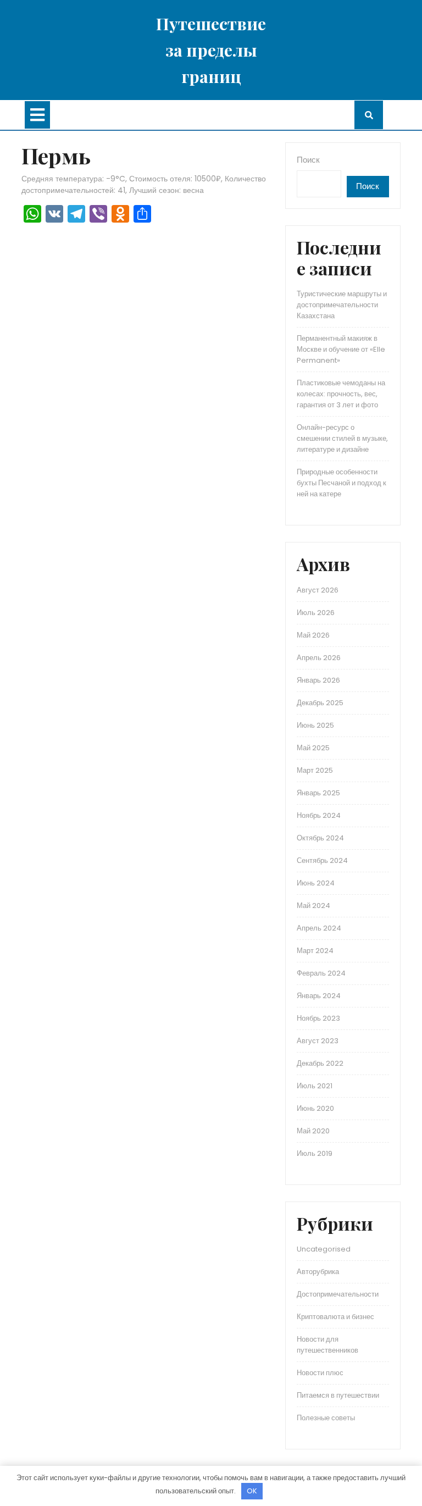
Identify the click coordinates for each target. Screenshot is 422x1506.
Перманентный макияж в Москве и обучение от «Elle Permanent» (341, 349)
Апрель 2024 (319, 928)
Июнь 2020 (315, 1108)
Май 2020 (313, 1131)
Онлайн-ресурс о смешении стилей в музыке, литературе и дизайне (342, 438)
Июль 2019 (314, 1153)
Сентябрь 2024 (322, 860)
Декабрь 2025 (320, 702)
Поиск (308, 159)
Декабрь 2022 (320, 1063)
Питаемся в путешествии (338, 1395)
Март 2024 (315, 950)
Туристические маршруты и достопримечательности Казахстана (342, 305)
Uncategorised (324, 1249)
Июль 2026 (316, 612)
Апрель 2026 (319, 657)
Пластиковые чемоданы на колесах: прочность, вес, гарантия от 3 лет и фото (341, 394)
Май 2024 (313, 905)
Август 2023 (317, 1041)
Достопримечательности (338, 1294)
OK (252, 1491)
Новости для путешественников (327, 1344)
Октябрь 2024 (320, 838)
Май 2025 (313, 748)
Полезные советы (326, 1418)
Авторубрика (318, 1271)
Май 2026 (313, 635)
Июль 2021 (314, 1086)
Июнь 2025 (315, 725)
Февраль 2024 (321, 973)
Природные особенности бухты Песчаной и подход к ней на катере (341, 483)
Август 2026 (317, 590)
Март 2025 (315, 770)
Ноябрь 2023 (318, 1018)
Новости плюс (320, 1372)
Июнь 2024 (316, 883)
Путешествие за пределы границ (211, 50)
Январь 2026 (318, 680)
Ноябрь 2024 (319, 815)
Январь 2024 (319, 995)
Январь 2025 (318, 793)
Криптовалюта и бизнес (335, 1316)
